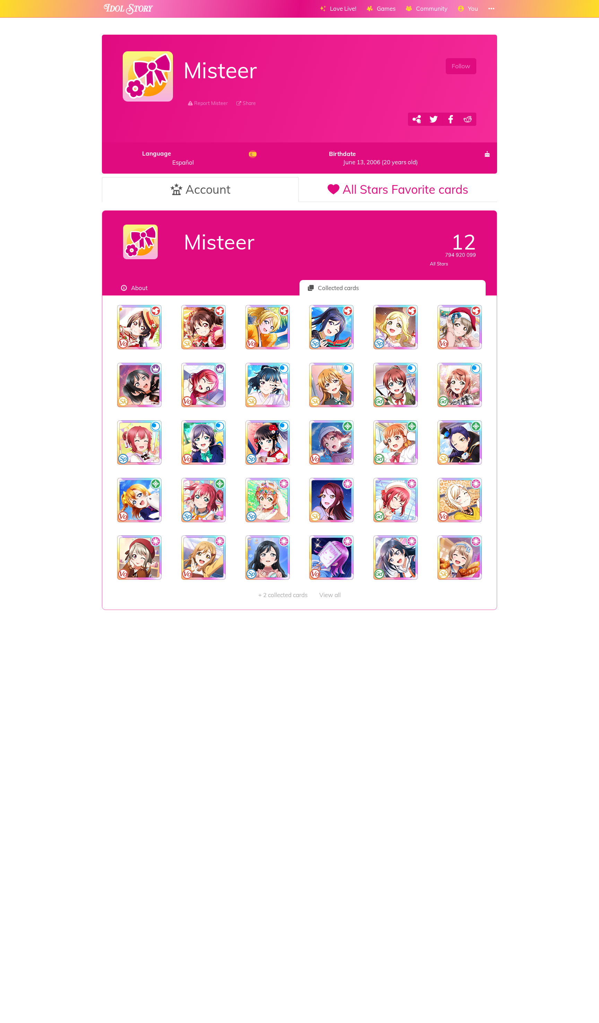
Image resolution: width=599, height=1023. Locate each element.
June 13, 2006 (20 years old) (373, 158)
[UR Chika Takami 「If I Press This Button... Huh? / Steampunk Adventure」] (396, 442)
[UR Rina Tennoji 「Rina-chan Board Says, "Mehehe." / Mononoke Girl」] (331, 557)
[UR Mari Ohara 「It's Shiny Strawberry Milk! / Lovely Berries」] (396, 327)
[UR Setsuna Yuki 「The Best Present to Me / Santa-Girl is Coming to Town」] (267, 557)
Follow (461, 66)
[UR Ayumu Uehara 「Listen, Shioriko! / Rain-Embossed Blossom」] (459, 385)
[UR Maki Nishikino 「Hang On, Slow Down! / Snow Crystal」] (204, 385)
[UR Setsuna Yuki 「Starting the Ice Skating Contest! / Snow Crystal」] (396, 557)
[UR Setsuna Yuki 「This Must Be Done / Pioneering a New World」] (139, 385)
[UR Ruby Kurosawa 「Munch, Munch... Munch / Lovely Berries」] (396, 500)
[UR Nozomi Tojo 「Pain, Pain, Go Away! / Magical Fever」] (204, 442)
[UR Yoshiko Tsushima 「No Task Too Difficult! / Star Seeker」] (267, 385)
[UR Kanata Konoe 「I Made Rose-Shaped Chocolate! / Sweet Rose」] (331, 385)
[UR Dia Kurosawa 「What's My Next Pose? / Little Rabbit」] (267, 442)
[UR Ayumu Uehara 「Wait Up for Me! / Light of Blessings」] (331, 442)
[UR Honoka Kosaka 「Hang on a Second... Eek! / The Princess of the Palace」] (139, 500)
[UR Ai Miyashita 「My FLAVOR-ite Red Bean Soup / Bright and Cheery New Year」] (459, 500)
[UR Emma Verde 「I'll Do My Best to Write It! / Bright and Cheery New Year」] (396, 385)
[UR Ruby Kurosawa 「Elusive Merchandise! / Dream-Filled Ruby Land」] (139, 442)
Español (168, 158)
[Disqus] (299, 720)
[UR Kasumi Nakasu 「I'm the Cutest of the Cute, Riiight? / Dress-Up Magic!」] (139, 557)
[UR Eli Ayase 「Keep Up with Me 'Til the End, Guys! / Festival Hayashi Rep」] (267, 327)
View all (299, 594)
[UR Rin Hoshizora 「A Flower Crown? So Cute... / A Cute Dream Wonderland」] (267, 500)
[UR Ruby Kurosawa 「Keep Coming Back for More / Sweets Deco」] (204, 500)
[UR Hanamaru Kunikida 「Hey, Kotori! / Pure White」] (204, 557)
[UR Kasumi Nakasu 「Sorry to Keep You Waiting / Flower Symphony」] (459, 557)
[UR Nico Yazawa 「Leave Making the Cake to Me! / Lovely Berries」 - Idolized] (139, 327)
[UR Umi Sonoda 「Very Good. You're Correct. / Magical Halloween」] (459, 442)
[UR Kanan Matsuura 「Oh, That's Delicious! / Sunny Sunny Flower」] (331, 327)
